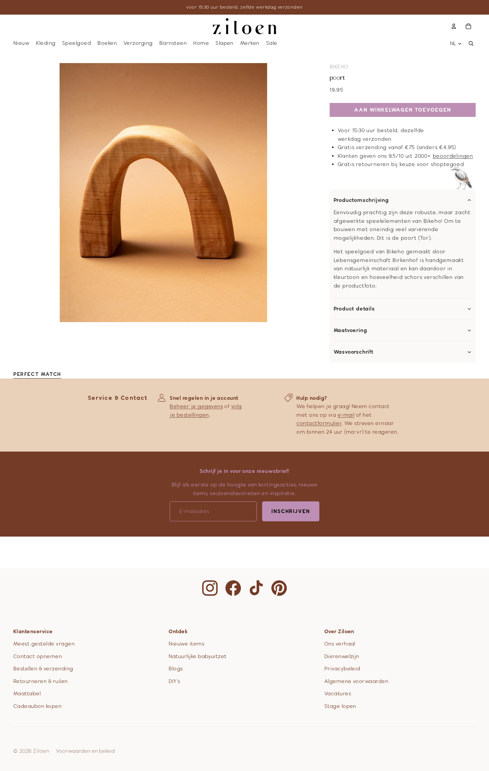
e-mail (346, 415)
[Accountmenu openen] (453, 26)
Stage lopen (340, 706)
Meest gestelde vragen (44, 644)
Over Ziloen (339, 631)
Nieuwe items (186, 644)
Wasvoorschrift (354, 352)
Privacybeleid (342, 668)
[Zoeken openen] (471, 43)
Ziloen (41, 751)
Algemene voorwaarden (356, 681)
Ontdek (178, 631)
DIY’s (174, 681)
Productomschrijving (361, 200)
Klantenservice (33, 631)
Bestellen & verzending (43, 668)
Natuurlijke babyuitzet (198, 656)
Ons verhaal (339, 644)
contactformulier (319, 423)
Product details (354, 308)
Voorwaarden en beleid (85, 751)
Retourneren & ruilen (40, 681)
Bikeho (339, 66)
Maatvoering (350, 330)
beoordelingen (453, 156)
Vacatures (337, 693)
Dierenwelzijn (341, 656)
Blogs (176, 668)
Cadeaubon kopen (37, 706)
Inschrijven (290, 511)
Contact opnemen (37, 656)
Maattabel (27, 693)
